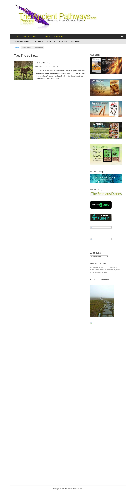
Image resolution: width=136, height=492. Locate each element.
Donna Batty (55, 66)
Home (16, 36)
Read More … (56, 78)
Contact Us (46, 36)
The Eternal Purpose (21, 41)
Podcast (26, 36)
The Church (38, 41)
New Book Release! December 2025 (104, 267)
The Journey (76, 41)
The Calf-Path (43, 62)
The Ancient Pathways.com (73, 489)
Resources (58, 36)
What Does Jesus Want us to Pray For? (105, 270)
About (35, 36)
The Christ (51, 41)
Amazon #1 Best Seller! (99, 272)
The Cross (63, 41)
